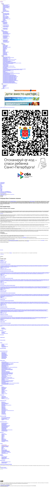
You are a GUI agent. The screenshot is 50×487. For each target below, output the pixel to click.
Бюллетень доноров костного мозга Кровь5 (7, 369)
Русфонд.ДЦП (3, 408)
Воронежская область (6, 31)
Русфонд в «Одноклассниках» (5, 458)
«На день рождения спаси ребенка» (6, 368)
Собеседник (3, 441)
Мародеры (4, 49)
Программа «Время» (4, 434)
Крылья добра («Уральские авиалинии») (8, 63)
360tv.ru (3, 437)
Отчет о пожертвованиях (6, 14)
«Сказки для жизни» (5, 65)
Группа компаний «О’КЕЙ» (5, 383)
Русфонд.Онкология (5, 26)
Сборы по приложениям (6, 17)
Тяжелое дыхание (2, 194)
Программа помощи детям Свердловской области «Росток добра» (11, 73)
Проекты (3, 55)
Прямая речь (3, 407)
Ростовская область (5, 39)
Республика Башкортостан (6, 36)
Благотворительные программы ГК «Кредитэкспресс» (10, 75)
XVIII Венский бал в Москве (5, 365)
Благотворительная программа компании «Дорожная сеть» (10, 76)
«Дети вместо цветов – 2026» (6, 58)
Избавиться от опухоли (4, 314)
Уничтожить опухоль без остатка (5, 269)
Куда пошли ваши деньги (5, 346)
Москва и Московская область (7, 33)
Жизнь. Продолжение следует (5, 398)
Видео (5, 10)
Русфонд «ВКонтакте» (4, 456)
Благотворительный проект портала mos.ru (8, 74)
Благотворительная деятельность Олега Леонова (9, 67)
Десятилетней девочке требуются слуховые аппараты (7, 285)
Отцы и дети (3, 406)
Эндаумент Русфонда (4, 393)
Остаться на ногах (3, 291)
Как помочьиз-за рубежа (3, 332)
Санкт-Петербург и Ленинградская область (6, 41)
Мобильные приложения (6, 11)
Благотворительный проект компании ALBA (7, 373)
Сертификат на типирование (5, 419)
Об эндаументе (7, 4)
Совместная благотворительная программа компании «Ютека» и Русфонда (12, 69)
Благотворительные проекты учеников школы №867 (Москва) (9, 367)
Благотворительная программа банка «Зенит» (9, 81)
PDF (3, 10)
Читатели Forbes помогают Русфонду (7, 61)
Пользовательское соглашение (5, 451)
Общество (4, 51)
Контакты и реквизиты (4, 450)
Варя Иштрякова (4, 358)
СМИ (2, 83)
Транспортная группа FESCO (6, 70)
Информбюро (4, 47)
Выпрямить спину (3, 262)
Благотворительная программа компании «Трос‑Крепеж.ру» (10, 80)
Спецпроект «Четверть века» (6, 18)
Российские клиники (4, 449)
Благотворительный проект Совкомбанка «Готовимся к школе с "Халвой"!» (8, 363)
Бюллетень (3, 345)
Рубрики (3, 43)
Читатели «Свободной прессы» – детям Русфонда (9, 62)
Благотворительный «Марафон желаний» (7, 377)
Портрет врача (3, 412)
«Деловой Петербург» (13, 201)
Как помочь (1, 1)
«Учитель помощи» (4, 361)
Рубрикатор (2, 256)
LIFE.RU (3, 436)
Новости (4, 44)
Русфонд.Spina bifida (4, 357)
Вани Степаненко (32, 201)
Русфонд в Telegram (4, 457)
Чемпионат (3, 435)
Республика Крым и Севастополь (5, 37)
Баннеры (4, 8)
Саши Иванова (24, 237)
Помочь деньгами (4, 331)
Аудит (3, 15)
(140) (7, 486)
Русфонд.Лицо (5, 23)
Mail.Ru (3, 438)
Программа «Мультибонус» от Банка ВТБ (8, 72)
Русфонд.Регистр (5, 22)
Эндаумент (3, 88)
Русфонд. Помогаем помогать (4, 107)
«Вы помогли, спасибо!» (6, 13)
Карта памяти (3, 404)
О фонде (3, 3)
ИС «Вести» (4, 85)
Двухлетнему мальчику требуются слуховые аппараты (7, 308)
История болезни (4, 413)
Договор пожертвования (5, 333)
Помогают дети (5, 53)
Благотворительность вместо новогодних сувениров (9, 59)
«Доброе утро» (3, 433)
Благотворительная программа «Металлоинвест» (9, 82)
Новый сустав (2, 299)
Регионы (3, 30)
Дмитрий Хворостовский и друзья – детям (5, 374)
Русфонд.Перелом (5, 29)
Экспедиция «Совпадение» (5, 379)
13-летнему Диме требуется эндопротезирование (7, 300)
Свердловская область (6, 42)
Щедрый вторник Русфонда (5, 366)
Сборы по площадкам (6, 16)
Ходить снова (2, 321)
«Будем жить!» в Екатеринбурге (6, 371)
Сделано (4, 19)
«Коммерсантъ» (5, 48)
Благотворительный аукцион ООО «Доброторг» (9, 60)
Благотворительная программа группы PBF (7, 381)
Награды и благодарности (6, 6)
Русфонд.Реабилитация (5, 355)
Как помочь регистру (4, 418)
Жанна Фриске (3, 411)
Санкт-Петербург (2, 182)
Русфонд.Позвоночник (6, 25)
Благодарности (5, 20)
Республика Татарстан (6, 38)
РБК (3, 87)
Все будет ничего (4, 402)
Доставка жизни (4, 382)
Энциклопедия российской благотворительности (8, 410)
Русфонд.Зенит (4, 370)
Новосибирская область (6, 35)
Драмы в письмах (5, 46)
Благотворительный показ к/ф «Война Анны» (7, 372)
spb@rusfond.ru (2, 183)
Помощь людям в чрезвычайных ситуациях (8, 57)
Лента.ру (4, 86)
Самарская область (5, 40)
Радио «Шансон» (4, 439)
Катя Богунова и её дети (5, 397)
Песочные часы (12, 194)
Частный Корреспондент (5, 440)
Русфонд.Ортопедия (4, 356)
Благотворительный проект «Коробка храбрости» (8, 384)
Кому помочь (3, 328)
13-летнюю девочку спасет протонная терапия (6, 278)
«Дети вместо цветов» (4, 390)
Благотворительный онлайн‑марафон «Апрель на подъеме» (6, 376)
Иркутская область (5, 32)
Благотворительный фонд (11, 107)
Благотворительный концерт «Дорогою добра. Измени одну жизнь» (10, 362)
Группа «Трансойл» (5, 66)
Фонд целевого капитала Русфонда (6, 461)
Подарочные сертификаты (5, 446)
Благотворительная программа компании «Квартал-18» (10, 77)
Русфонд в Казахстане (4, 462)
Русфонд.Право (5, 28)
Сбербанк (4, 71)
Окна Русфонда (4, 405)
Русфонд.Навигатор (5, 45)
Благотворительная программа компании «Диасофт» (9, 79)
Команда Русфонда (5, 5)
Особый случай (5, 52)
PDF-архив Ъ (4, 9)
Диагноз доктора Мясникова (5, 403)
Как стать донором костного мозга (6, 417)
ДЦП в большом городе (5, 409)
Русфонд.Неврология (5, 24)
